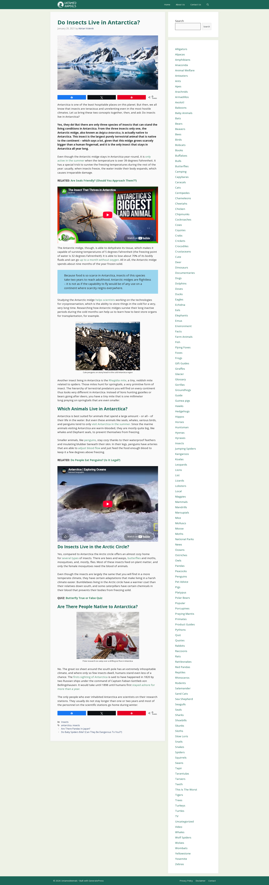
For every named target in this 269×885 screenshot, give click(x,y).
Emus (178, 321)
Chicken (180, 209)
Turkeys (180, 805)
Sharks (179, 715)
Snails (179, 741)
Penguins (181, 576)
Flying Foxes (183, 347)
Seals (178, 709)
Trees (178, 800)
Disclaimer (201, 880)
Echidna (180, 305)
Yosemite (181, 859)
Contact (212, 880)
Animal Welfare (185, 70)
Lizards (179, 480)
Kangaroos (182, 454)
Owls (178, 560)
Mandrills (181, 507)
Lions (178, 470)
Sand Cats (181, 693)
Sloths (179, 731)
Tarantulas (182, 773)
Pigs (177, 587)
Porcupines (182, 608)
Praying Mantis (184, 614)
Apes (178, 86)
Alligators (181, 49)
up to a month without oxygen (99, 260)
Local (178, 491)
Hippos (179, 416)
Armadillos (182, 97)
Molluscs (180, 523)
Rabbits (180, 646)
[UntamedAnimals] (66, 4)
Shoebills (181, 720)
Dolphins (180, 283)
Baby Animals (183, 113)
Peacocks (181, 571)
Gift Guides (182, 363)
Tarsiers (180, 779)
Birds (178, 139)
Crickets (180, 241)
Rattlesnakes (183, 662)
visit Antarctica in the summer (111, 424)
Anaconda (181, 65)
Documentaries (185, 273)
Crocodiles (181, 246)
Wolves (179, 843)
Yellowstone (183, 853)
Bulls (178, 161)
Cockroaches (183, 219)
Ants (178, 81)
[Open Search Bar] (208, 4)
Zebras (179, 864)
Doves (179, 289)
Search (179, 21)
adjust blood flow (89, 448)
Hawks (179, 406)
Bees (178, 134)
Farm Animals (184, 337)
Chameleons (183, 198)
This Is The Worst (186, 789)
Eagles (179, 299)
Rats (178, 656)
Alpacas (180, 54)
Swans (179, 763)
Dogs (178, 278)
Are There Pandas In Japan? (75, 728)
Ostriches (181, 555)
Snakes (179, 747)
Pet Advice (181, 582)
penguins (90, 440)
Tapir (178, 768)
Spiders (180, 752)
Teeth (179, 784)
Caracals (180, 182)
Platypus (180, 592)
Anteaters (181, 76)
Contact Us (195, 4)
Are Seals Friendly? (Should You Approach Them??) (104, 180)
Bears (178, 123)
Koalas (179, 459)
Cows (178, 225)
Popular (180, 603)
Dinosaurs (181, 267)
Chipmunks (182, 214)
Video (178, 827)
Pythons (180, 630)
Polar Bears (182, 598)
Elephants (181, 315)
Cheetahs (181, 203)
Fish (177, 342)
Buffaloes (181, 155)
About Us (180, 4)
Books (179, 150)
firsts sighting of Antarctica (90, 677)
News (178, 544)
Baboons (180, 107)
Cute (178, 257)
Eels (177, 310)
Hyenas (180, 432)
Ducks (179, 294)
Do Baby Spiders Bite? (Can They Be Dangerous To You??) (91, 732)
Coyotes (180, 230)
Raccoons (181, 651)
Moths (179, 534)
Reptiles (180, 672)
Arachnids (181, 92)
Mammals (181, 502)
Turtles (179, 811)
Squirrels (180, 757)
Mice (178, 518)
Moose (179, 528)
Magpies (180, 496)
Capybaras (182, 177)
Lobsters (180, 486)
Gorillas (180, 384)
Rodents (180, 683)
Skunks (179, 725)
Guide (179, 395)
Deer (178, 262)
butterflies (134, 558)
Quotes (180, 640)
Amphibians (182, 60)
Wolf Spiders (183, 837)
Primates (181, 619)
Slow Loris (181, 736)
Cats (178, 187)
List (177, 475)
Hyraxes (180, 438)
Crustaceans (183, 251)
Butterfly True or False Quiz (84, 598)
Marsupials (182, 512)
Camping (180, 171)
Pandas (180, 566)
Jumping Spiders (185, 448)
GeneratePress (96, 880)
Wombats (181, 848)
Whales (179, 832)
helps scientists (105, 300)
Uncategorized (184, 821)
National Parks (184, 539)
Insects (65, 722)
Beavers (180, 129)
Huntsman (182, 427)
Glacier (179, 374)
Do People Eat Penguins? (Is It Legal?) (95, 460)
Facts (178, 331)
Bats (178, 118)
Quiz (178, 635)
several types (70, 558)
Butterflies (182, 166)
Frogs (178, 358)
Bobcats (180, 145)
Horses (179, 422)
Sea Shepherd (184, 699)
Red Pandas (182, 667)
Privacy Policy (186, 880)
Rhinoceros (182, 677)
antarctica (66, 725)
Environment (183, 326)
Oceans (180, 550)
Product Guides (185, 624)
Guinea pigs (182, 400)
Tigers (179, 795)
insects (76, 725)
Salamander (183, 688)
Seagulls (180, 704)
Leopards (181, 464)
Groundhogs (183, 390)
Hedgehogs (182, 411)
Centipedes (182, 193)
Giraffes (180, 369)
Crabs (178, 235)
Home (167, 4)
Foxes (178, 353)
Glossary (180, 379)
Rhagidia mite (117, 380)
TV (176, 816)
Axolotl (179, 102)
